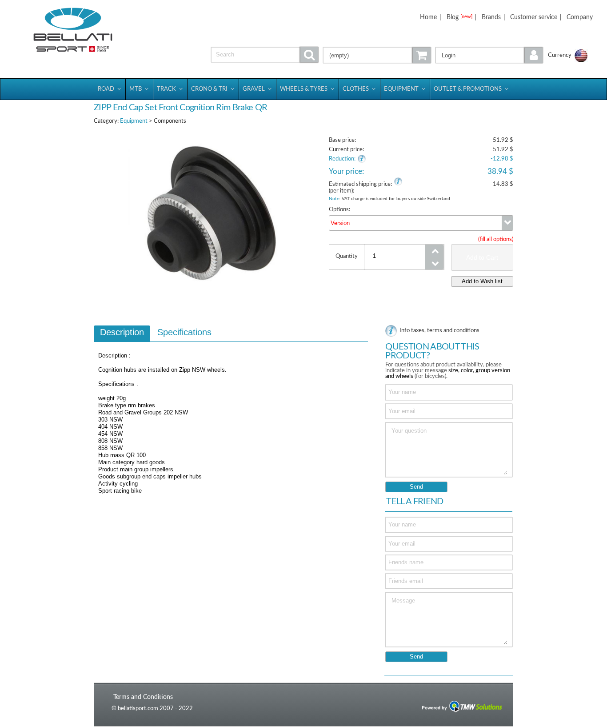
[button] (489, 55)
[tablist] (231, 414)
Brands (491, 17)
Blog (459, 17)
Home (428, 17)
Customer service (533, 17)
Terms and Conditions (143, 697)
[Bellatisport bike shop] (73, 30)
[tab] (122, 333)
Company (580, 17)
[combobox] (421, 223)
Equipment (134, 121)
